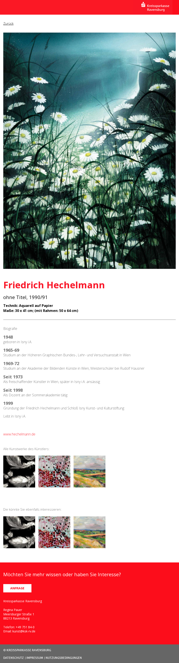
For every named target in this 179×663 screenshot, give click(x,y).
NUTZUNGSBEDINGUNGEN (64, 658)
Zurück (8, 23)
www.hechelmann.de (19, 434)
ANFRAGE (17, 588)
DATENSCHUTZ (13, 658)
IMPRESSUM (34, 658)
